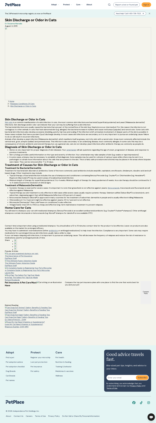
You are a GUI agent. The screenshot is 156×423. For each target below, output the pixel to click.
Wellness (59, 376)
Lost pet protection (39, 362)
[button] (55, 4)
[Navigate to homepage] (14, 4)
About (8, 416)
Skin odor (9, 122)
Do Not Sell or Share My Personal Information (81, 416)
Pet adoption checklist (15, 366)
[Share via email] (15, 248)
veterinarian (71, 150)
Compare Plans (146, 292)
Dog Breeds (11, 371)
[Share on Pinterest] (15, 243)
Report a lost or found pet (126, 4)
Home (11, 101)
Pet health (60, 357)
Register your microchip (40, 357)
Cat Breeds (10, 376)
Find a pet (10, 357)
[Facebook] (133, 402)
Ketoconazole (113, 188)
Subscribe (142, 377)
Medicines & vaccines (64, 371)
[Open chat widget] (151, 417)
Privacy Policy (136, 386)
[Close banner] (149, 13)
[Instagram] (148, 402)
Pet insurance (36, 366)
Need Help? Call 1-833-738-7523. (128, 13)
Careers (29, 416)
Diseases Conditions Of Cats (22, 104)
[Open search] (109, 4)
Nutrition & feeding (63, 362)
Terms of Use (111, 388)
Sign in (146, 4)
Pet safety (35, 371)
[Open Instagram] (15, 245)
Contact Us (18, 416)
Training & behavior (64, 366)
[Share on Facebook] (15, 240)
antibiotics (53, 230)
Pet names (10, 380)
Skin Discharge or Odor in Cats (23, 106)
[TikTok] (141, 402)
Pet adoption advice (14, 362)
